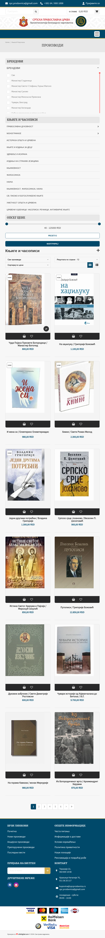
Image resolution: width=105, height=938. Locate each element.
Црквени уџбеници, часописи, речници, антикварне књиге (38, 209)
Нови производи (16, 836)
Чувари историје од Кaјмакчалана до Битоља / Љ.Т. (77, 695)
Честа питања (62, 831)
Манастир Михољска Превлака (26, 96)
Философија (13, 175)
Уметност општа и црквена (21, 202)
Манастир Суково (19, 91)
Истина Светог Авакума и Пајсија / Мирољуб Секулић (28, 607)
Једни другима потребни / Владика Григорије (28, 519)
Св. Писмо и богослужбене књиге (25, 195)
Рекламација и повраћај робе (70, 858)
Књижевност (14, 168)
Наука (10, 182)
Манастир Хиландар (21, 107)
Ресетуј (52, 235)
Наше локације (63, 852)
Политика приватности (67, 847)
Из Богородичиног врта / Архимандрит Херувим (77, 783)
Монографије (14, 133)
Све (13, 75)
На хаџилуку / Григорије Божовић (77, 344)
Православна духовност (20, 126)
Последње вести (16, 852)
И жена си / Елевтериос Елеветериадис (28, 432)
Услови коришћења (65, 842)
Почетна (12, 831)
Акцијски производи (18, 842)
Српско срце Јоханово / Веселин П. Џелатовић (77, 519)
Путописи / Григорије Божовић (77, 607)
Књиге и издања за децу (19, 147)
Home (7, 42)
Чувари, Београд (19, 102)
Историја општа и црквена (21, 140)
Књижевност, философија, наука (25, 188)
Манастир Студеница (21, 80)
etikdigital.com (23, 934)
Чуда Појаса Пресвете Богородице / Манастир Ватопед (28, 344)
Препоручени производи (20, 847)
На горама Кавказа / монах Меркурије (28, 783)
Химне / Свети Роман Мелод (77, 432)
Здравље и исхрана (17, 154)
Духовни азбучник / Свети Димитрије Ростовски (28, 695)
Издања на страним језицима (23, 161)
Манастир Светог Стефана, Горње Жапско (31, 86)
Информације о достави (68, 836)
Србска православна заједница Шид (28, 113)
